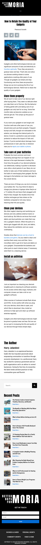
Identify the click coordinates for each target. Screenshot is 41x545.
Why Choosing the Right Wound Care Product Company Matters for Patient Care (23, 462)
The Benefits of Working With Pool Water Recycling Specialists (24, 409)
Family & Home (29, 537)
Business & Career (12, 532)
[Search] (34, 385)
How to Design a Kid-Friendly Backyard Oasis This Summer (24, 427)
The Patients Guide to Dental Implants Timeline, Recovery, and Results (24, 401)
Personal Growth (20, 30)
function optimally (10, 69)
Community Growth (14, 537)
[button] (20, 11)
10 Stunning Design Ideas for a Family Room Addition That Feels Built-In (24, 435)
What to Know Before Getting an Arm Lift (24, 417)
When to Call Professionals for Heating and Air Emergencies (24, 472)
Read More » (16, 404)
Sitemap (23, 543)
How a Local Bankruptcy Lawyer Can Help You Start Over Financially (25, 444)
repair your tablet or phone (21, 146)
